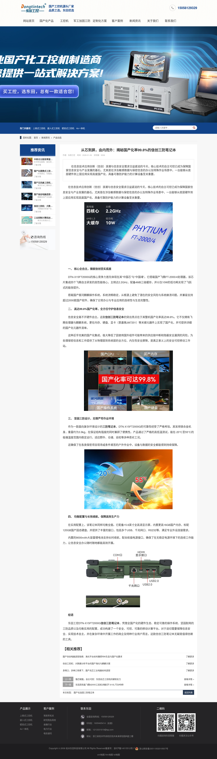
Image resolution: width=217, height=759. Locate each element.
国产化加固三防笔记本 (84, 692)
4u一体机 (80, 128)
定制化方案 (100, 21)
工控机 (64, 21)
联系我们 (170, 21)
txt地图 (117, 754)
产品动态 (57, 137)
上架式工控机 (39, 128)
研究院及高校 (50, 719)
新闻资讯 (135, 21)
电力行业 (48, 728)
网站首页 (28, 21)
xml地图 (101, 754)
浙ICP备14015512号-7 (124, 748)
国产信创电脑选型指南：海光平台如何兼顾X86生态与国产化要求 (92, 656)
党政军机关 (49, 715)
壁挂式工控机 (68, 128)
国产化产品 (47, 21)
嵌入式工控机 (53, 128)
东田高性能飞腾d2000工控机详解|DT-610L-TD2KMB (99, 684)
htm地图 (109, 754)
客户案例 (117, 21)
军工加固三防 (82, 21)
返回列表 (188, 692)
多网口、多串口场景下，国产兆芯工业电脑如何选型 (86, 670)
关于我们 (152, 21)
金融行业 (48, 724)
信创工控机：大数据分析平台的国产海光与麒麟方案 (86, 663)
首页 (36, 137)
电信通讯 (48, 733)
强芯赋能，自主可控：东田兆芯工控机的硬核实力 (98, 679)
